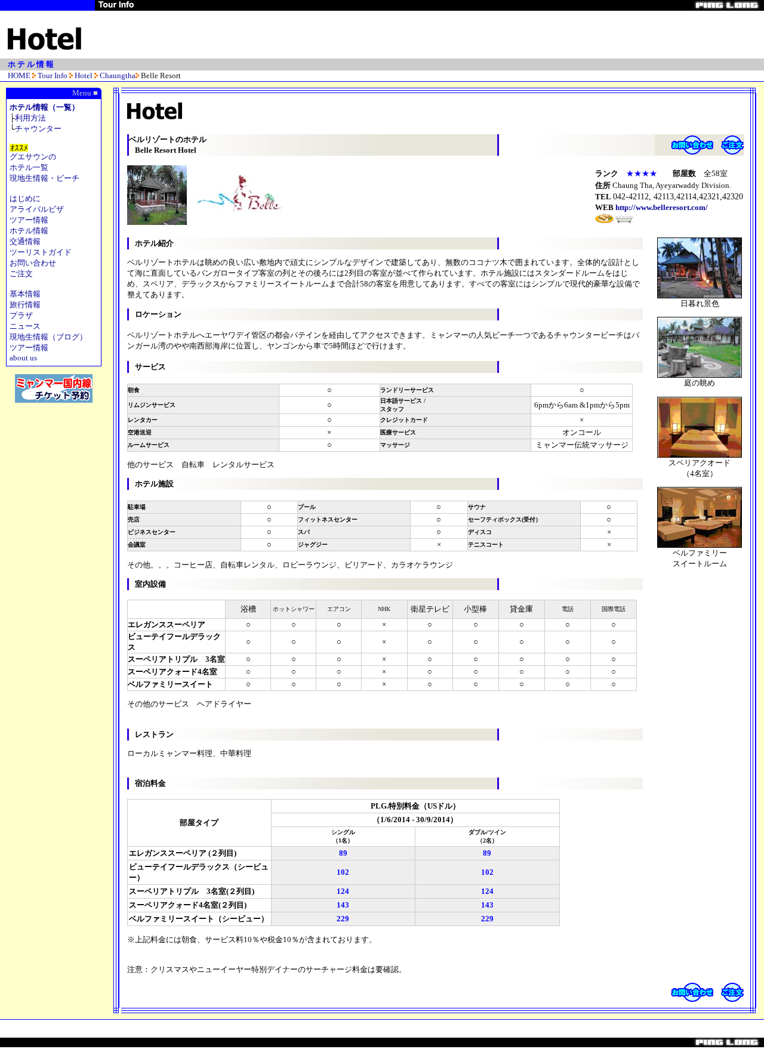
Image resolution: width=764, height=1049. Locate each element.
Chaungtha (117, 75)
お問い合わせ (33, 262)
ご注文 (21, 273)
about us (23, 357)
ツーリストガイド (41, 252)
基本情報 (25, 293)
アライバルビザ (37, 209)
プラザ (21, 315)
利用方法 (30, 117)
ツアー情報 (29, 219)
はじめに (25, 198)
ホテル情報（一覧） (44, 107)
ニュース (25, 326)
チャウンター (38, 128)
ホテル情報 (29, 230)
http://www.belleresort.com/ (661, 207)
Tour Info (52, 75)
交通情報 (25, 241)
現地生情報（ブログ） (48, 336)
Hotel (84, 75)
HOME (19, 75)
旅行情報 (25, 304)
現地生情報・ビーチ (44, 178)
